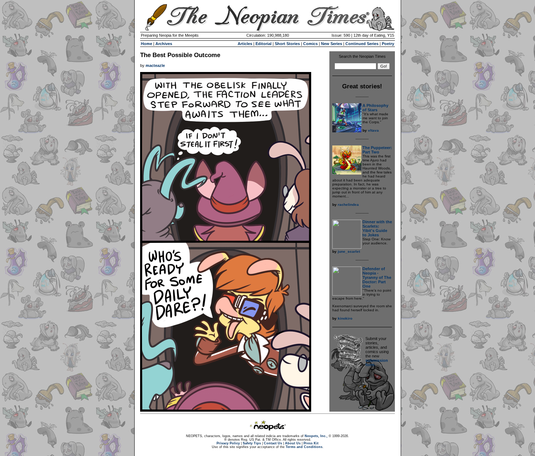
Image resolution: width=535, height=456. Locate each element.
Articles (245, 43)
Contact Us (273, 443)
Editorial (263, 43)
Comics (310, 43)
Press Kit (311, 443)
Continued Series (362, 43)
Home (146, 43)
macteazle (155, 65)
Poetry (388, 43)
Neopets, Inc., (316, 436)
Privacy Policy (228, 443)
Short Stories (287, 43)
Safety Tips (252, 443)
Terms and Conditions (304, 447)
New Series (331, 43)
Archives (163, 43)
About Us (293, 443)
